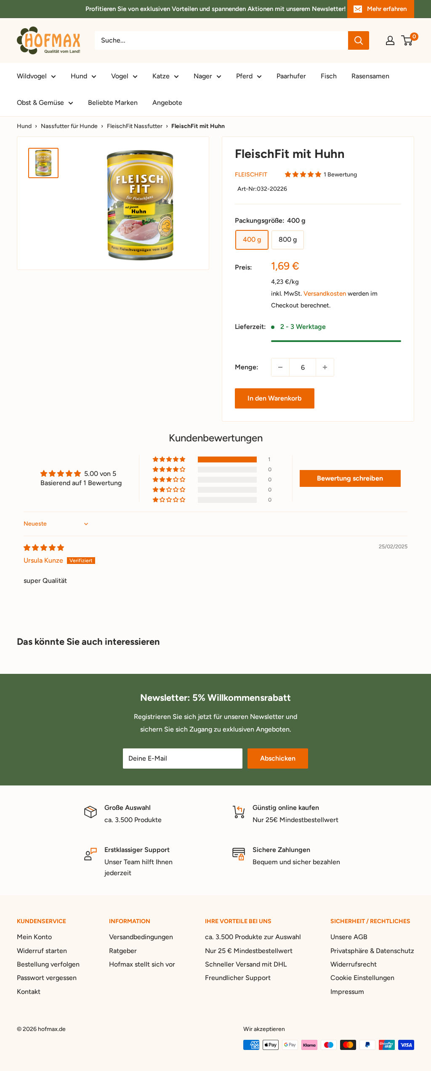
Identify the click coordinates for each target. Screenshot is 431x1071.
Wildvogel (32, 76)
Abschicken (277, 758)
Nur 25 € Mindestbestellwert (249, 951)
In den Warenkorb (274, 398)
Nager (203, 76)
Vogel (119, 76)
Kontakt (28, 992)
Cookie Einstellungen (362, 978)
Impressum (347, 992)
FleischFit (251, 174)
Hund (79, 76)
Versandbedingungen (141, 937)
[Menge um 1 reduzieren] (280, 367)
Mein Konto (34, 937)
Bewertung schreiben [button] (350, 478)
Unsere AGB (348, 937)
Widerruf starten (42, 951)
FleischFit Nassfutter (134, 126)
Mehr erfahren (387, 9)
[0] (407, 40)
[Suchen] (358, 40)
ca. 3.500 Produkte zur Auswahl (253, 937)
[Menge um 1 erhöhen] (325, 367)
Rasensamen (370, 76)
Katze (161, 76)
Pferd (244, 76)
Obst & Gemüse (40, 103)
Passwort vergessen (47, 978)
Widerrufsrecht (353, 964)
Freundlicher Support (238, 978)
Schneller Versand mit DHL (246, 964)
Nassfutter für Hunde (69, 126)
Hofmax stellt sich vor (142, 964)
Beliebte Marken (113, 103)
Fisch (329, 76)
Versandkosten (324, 293)
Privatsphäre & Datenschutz (372, 951)
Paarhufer (291, 76)
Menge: (246, 367)
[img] (44, 548)
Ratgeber (123, 951)
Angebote (167, 103)
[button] (303, 174)
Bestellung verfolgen (48, 964)
